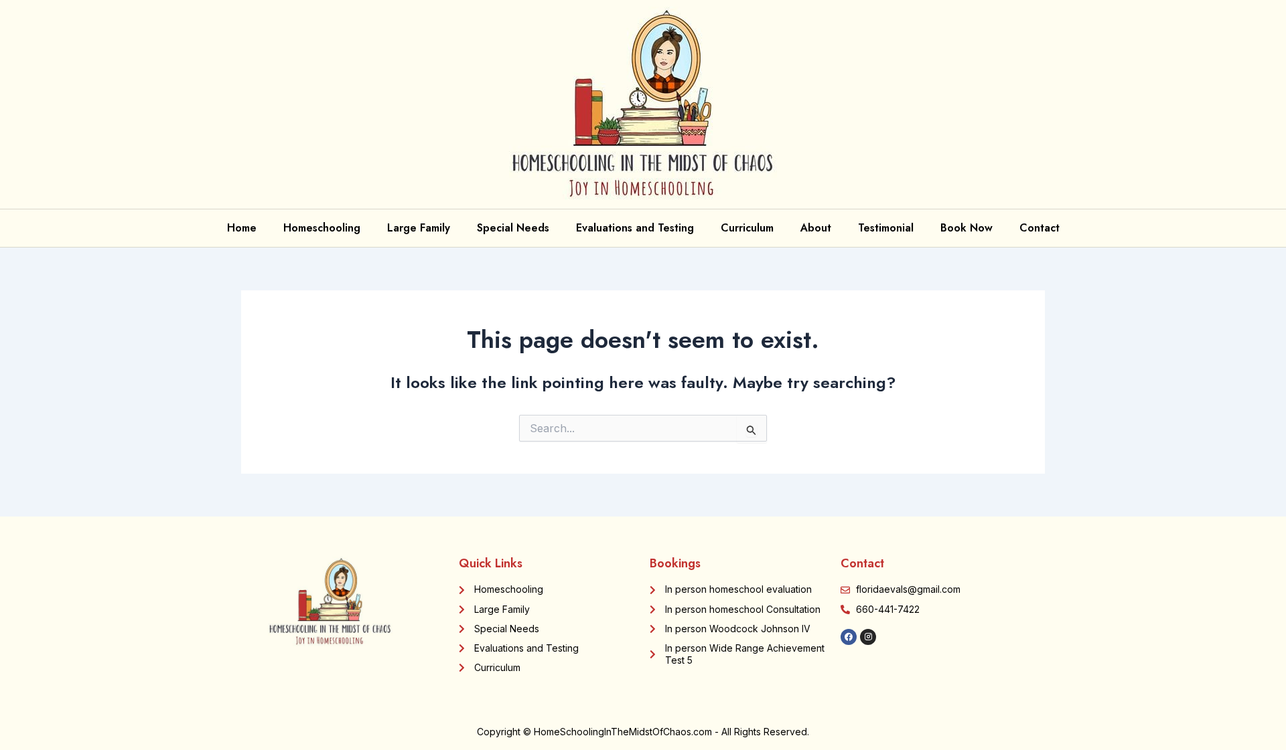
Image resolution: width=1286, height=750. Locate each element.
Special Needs (513, 228)
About (815, 228)
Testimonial (886, 228)
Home (242, 228)
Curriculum (747, 228)
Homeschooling (321, 228)
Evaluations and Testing (635, 228)
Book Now (966, 228)
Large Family (418, 228)
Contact (1039, 228)
